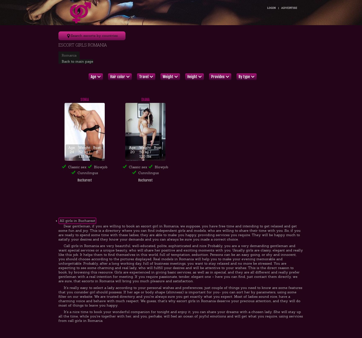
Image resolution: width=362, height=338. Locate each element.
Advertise (289, 8)
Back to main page (77, 61)
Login (271, 8)
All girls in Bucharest (77, 221)
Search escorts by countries (94, 36)
